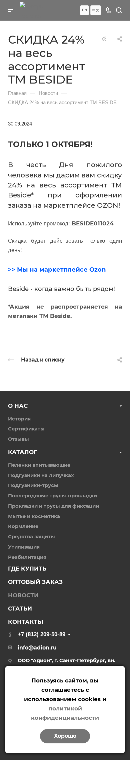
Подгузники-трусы (33, 485)
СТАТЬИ (20, 608)
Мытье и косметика (34, 516)
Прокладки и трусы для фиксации (53, 506)
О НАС (18, 405)
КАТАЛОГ (22, 452)
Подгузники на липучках (41, 475)
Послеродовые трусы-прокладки (52, 496)
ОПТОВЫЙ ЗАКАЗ (35, 582)
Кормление (23, 526)
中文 (95, 10)
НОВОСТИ (23, 595)
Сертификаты (26, 429)
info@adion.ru (37, 647)
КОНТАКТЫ (25, 622)
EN (84, 10)
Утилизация (24, 547)
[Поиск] (119, 10)
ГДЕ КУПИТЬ (27, 568)
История (19, 419)
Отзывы (18, 439)
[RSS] (104, 38)
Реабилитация (27, 557)
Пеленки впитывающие (39, 465)
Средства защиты (31, 537)
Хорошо (65, 736)
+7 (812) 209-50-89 (41, 634)
